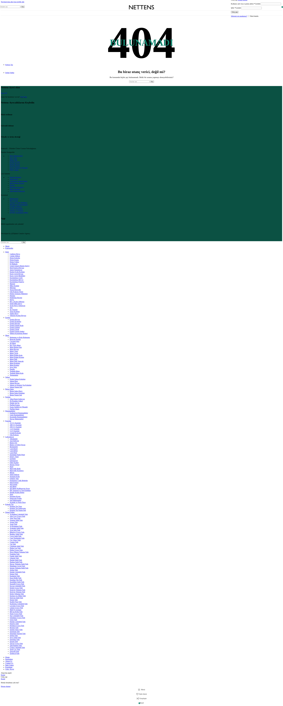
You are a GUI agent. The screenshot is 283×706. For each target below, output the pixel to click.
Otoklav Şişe (14, 479)
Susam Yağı (14, 642)
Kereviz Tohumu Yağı (17, 592)
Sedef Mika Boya (16, 304)
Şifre (236, 8)
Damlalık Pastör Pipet (17, 455)
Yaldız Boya (14, 314)
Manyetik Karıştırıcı (17, 471)
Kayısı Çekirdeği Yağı (17, 586)
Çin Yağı (13, 544)
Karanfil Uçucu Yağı (17, 584)
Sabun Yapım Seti (16, 387)
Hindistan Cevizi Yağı (17, 566)
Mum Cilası (14, 351)
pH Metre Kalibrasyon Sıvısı (20, 488)
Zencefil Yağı (14, 651)
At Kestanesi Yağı (16, 526)
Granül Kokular (15, 433)
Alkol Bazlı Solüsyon (17, 399)
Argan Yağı (14, 522)
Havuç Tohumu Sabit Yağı (19, 564)
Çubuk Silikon (15, 256)
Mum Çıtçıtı (14, 353)
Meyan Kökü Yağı (16, 612)
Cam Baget (14, 449)
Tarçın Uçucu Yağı (16, 643)
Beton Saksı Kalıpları (17, 393)
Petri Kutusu (14, 482)
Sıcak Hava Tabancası (17, 306)
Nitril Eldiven (14, 475)
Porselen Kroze (15, 496)
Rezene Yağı (14, 628)
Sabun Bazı (14, 381)
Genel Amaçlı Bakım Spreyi (19, 266)
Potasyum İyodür (16, 498)
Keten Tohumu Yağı (17, 594)
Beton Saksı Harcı (16, 391)
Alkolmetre (14, 439)
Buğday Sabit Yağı (16, 534)
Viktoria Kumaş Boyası (18, 316)
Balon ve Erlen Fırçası (17, 445)
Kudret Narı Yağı (16, 602)
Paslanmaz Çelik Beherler (19, 480)
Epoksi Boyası (15, 319)
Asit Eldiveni (14, 441)
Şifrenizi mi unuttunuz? (239, 16)
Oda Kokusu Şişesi (16, 292)
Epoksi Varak (14, 329)
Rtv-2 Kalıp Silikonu (17, 302)
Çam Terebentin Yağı (17, 538)
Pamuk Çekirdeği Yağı (17, 622)
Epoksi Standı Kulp (16, 325)
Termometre (14, 375)
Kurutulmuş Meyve (16, 280)
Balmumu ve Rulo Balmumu (20, 337)
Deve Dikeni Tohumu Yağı (19, 552)
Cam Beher (14, 451)
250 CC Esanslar (16, 427)
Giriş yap (235, 12)
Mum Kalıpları (15, 363)
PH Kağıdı (13, 484)
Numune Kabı (15, 477)
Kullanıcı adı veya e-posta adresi (245, 4)
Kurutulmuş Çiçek (16, 278)
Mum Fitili (13, 359)
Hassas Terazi (14, 465)
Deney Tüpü (14, 457)
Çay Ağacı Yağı (15, 540)
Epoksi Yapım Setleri (17, 331)
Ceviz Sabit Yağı (15, 536)
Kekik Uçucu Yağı (16, 588)
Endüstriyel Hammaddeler (19, 413)
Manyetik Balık (15, 469)
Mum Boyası (14, 349)
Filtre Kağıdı (14, 463)
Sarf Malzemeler (15, 500)
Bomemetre (14, 447)
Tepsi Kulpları (15, 312)
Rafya (12, 300)
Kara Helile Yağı (15, 578)
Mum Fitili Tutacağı (17, 361)
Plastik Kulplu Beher (17, 492)
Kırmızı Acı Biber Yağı (18, 596)
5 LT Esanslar (14, 431)
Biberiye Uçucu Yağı (17, 532)
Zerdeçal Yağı (14, 653)
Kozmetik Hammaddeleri (18, 417)
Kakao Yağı (14, 574)
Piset (11, 494)
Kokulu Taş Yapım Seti (18, 510)
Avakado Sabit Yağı (17, 528)
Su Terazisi (13, 310)
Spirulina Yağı (15, 640)
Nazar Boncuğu (15, 290)
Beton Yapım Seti (16, 395)
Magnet (12, 284)
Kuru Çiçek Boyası (16, 274)
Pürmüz (12, 296)
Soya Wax (13, 367)
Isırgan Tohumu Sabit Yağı (19, 568)
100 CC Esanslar (16, 425)
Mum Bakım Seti (16, 347)
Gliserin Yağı (14, 558)
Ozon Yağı (13, 620)
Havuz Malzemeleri (16, 419)
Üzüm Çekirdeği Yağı (17, 647)
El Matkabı (13, 264)
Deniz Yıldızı (14, 262)
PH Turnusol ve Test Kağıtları (20, 490)
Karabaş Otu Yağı (16, 580)
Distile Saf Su (14, 403)
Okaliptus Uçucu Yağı (17, 618)
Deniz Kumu (14, 260)
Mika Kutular (14, 286)
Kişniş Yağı (14, 600)
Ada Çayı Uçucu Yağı (17, 516)
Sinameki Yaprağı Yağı (18, 634)
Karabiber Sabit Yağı (17, 582)
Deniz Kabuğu (15, 258)
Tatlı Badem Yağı (16, 645)
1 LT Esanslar (14, 429)
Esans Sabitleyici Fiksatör (19, 407)
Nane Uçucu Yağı (16, 614)
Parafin (12, 369)
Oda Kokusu (14, 435)
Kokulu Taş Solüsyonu (18, 508)
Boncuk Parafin (15, 339)
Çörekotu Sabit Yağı (17, 546)
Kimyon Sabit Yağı (16, 598)
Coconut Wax (14, 341)
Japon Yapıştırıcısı (16, 270)
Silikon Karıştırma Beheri (19, 333)
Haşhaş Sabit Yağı (16, 562)
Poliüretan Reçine (16, 298)
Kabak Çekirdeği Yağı (17, 572)
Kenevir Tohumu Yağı (17, 590)
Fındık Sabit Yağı (16, 556)
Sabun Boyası (14, 383)
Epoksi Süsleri (15, 327)
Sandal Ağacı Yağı (16, 630)
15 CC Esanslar (15, 423)
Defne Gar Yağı (15, 548)
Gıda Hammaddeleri (17, 415)
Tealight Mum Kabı (16, 373)
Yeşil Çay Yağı (15, 649)
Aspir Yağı (13, 524)
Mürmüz (13, 288)
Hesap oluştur (6, 686)
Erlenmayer (14, 461)
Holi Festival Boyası (17, 268)
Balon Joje (13, 443)
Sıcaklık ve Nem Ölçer (18, 502)
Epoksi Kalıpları (15, 321)
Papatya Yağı (14, 624)
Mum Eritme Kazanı (17, 357)
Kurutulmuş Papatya (17, 282)
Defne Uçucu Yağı (16, 550)
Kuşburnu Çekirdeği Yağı (19, 604)
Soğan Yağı (14, 636)
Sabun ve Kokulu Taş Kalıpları (20, 385)
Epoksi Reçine (15, 323)
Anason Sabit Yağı (16, 520)
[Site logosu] (141, 11)
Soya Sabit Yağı (15, 638)
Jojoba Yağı (14, 570)
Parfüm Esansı (15, 405)
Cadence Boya (15, 254)
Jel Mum (13, 343)
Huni (11, 467)
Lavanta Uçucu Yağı (17, 606)
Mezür (12, 473)
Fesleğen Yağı (14, 554)
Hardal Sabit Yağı (16, 560)
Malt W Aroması (15, 610)
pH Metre (13, 486)
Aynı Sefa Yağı (15, 530)
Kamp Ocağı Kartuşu (17, 272)
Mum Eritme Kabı (16, 355)
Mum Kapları (14, 365)
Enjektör (13, 459)
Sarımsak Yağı (15, 632)
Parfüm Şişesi (14, 409)
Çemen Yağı (14, 542)
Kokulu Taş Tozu (16, 506)
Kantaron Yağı (15, 576)
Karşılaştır (8, 667)
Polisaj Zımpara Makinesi (19, 294)
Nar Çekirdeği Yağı (16, 616)
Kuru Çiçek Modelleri (17, 276)
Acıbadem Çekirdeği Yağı (19, 514)
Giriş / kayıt (9, 669)
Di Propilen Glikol (16, 401)
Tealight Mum (15, 371)
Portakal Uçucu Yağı (17, 626)
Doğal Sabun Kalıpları (17, 379)
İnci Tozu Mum (15, 345)
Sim (11, 308)
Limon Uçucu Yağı (16, 608)
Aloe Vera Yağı (15, 518)
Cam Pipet (13, 453)
